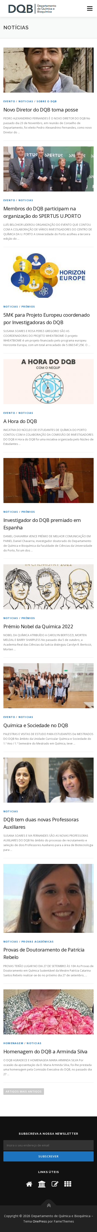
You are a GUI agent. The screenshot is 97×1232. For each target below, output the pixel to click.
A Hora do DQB (20, 421)
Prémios (28, 306)
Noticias (25, 101)
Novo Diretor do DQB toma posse (40, 109)
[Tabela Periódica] (67, 1184)
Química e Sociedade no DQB (35, 725)
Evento (9, 101)
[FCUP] (29, 1184)
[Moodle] (55, 1184)
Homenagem (13, 1043)
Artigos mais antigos (24, 1091)
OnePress (40, 1221)
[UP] (42, 1184)
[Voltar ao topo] (49, 1206)
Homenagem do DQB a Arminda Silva (45, 1051)
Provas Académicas (37, 941)
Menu (89, 8)
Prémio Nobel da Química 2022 (38, 626)
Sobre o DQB (47, 101)
